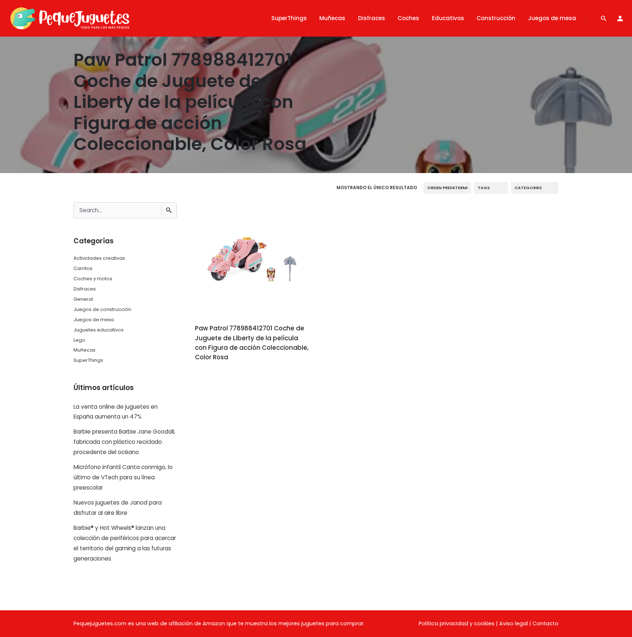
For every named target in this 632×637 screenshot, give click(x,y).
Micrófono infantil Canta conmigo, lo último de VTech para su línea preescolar (123, 477)
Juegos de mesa (94, 319)
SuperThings (88, 360)
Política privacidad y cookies (456, 623)
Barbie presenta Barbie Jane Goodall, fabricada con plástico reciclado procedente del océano (124, 442)
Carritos (83, 268)
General (83, 299)
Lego (79, 340)
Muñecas (84, 349)
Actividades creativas (99, 258)
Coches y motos (93, 278)
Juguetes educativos (99, 329)
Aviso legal (513, 623)
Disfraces (85, 288)
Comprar (215, 378)
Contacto (545, 623)
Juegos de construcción (102, 309)
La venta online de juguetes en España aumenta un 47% (116, 412)
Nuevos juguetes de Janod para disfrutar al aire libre (118, 508)
